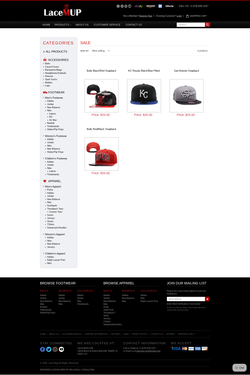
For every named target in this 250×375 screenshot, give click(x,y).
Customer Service (71, 334)
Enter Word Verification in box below (183, 304)
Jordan (50, 104)
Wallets (48, 82)
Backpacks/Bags (53, 70)
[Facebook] (118, 6)
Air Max (53, 120)
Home (43, 334)
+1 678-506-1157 (199, 6)
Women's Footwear (56, 136)
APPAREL (54, 181)
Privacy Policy (139, 334)
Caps (47, 85)
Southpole (52, 205)
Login (179, 16)
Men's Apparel (53, 186)
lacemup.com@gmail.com (148, 351)
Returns (115, 334)
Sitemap (170, 334)
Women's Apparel (55, 234)
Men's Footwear (54, 97)
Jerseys (51, 218)
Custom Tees (55, 212)
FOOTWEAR (56, 92)
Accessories (58, 60)
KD (50, 116)
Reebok (51, 123)
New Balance (53, 107)
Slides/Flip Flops (55, 129)
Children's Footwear (56, 158)
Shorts (50, 221)
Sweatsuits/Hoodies (57, 227)
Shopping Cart (186, 334)
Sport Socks (51, 79)
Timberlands (53, 126)
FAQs (126, 334)
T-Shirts (106, 321)
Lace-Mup (53, 363)
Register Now (145, 16)
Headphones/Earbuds (55, 73)
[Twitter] (122, 6)
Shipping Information (96, 334)
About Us (54, 334)
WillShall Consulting (82, 370)
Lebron (52, 113)
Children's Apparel (55, 253)
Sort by (84, 51)
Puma (50, 189)
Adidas (50, 101)
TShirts (50, 224)
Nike (49, 110)
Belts (47, 63)
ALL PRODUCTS (56, 51)
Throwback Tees (55, 208)
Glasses (49, 76)
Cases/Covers (52, 66)
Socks (50, 215)
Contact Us (157, 334)
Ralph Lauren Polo (56, 260)
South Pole (108, 310)
